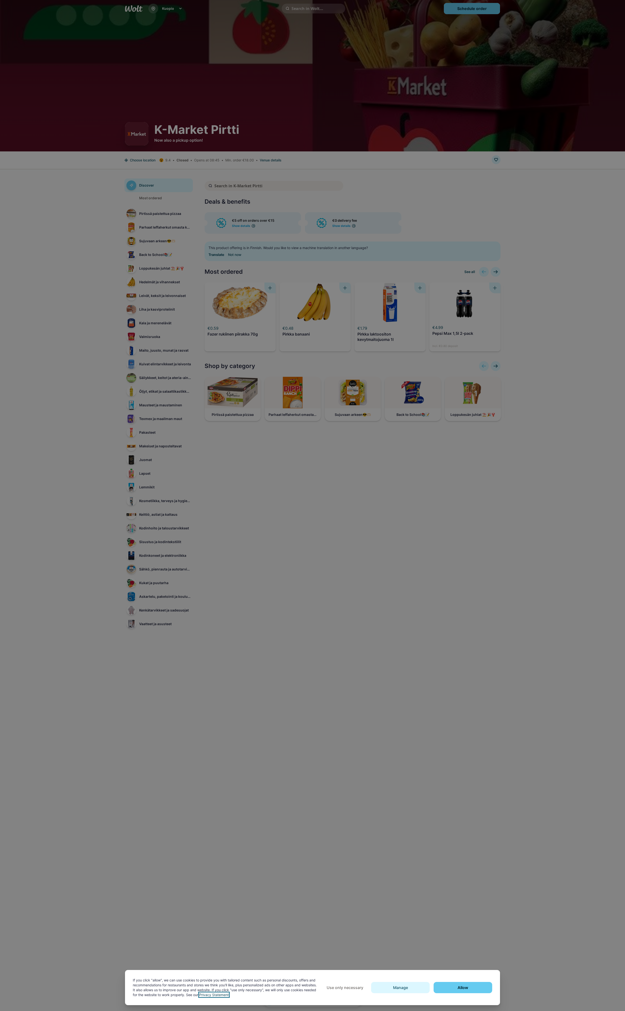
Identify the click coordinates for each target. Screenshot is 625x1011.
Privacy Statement (214, 995)
